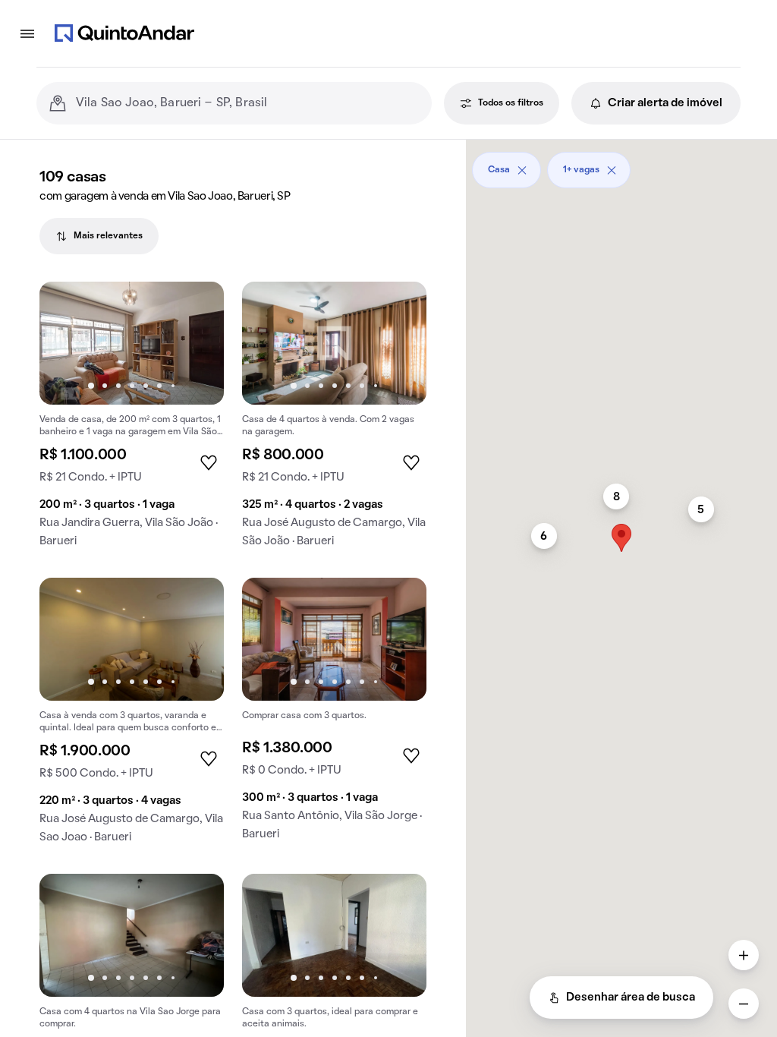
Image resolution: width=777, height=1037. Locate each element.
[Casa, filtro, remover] (522, 170)
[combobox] (248, 103)
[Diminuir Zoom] (743, 1003)
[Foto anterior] (67, 343)
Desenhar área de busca (630, 997)
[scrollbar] (621, 164)
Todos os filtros (510, 103)
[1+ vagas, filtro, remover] (611, 170)
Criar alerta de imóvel (665, 103)
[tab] (99, 236)
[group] (131, 420)
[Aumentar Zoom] (743, 955)
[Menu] (27, 33)
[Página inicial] (124, 33)
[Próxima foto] (196, 343)
